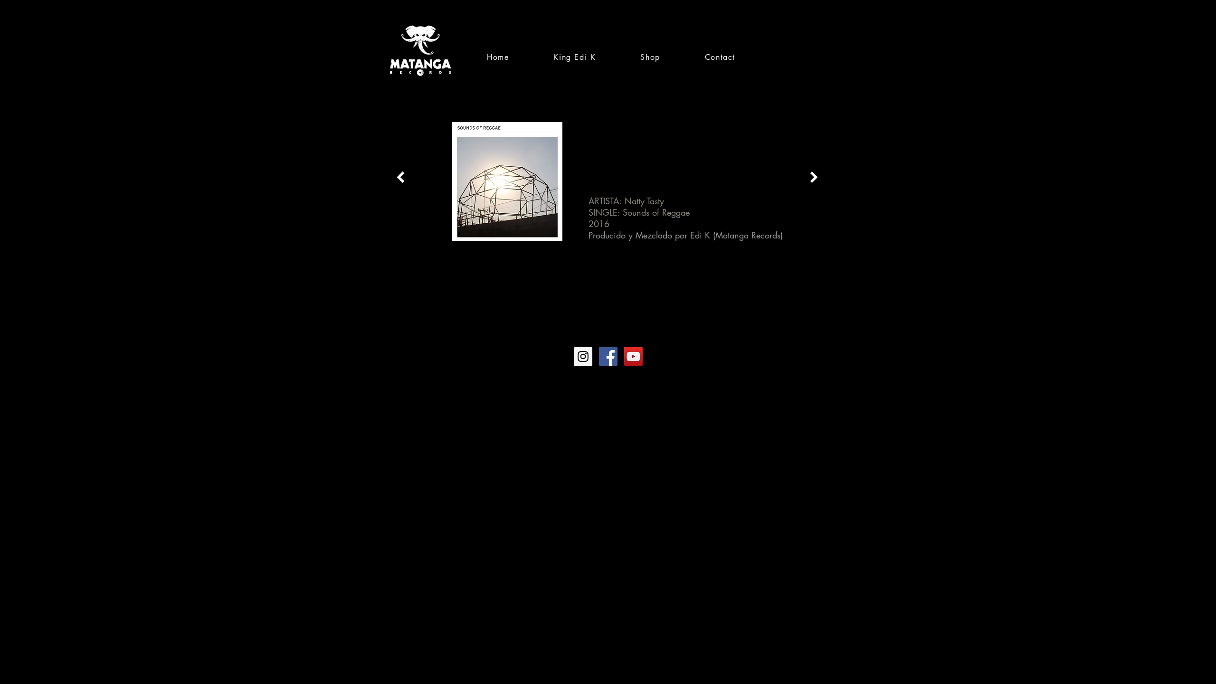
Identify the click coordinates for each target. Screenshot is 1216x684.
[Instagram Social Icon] (583, 356)
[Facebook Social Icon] (608, 356)
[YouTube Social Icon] (633, 356)
